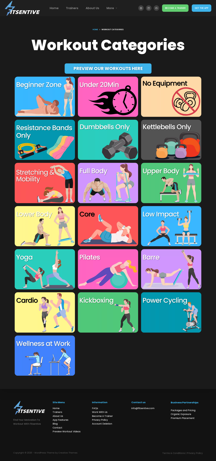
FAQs (95, 408)
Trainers (72, 8)
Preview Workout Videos (67, 431)
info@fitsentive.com (142, 408)
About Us (92, 8)
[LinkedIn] (148, 8)
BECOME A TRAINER (175, 8)
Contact (57, 427)
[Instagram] (141, 8)
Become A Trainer (102, 416)
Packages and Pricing (183, 410)
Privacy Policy (100, 420)
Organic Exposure (181, 414)
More (110, 8)
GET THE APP (201, 8)
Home (54, 8)
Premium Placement (183, 418)
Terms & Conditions (173, 453)
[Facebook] (156, 8)
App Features (60, 420)
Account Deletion (102, 423)
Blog (55, 423)
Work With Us (99, 412)
